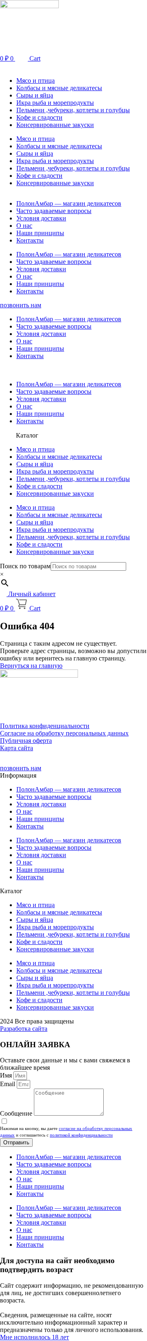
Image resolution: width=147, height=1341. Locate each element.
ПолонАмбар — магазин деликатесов (68, 203)
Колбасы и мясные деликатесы (59, 87)
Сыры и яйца (34, 95)
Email (8, 1083)
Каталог (27, 435)
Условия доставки (41, 218)
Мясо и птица (35, 80)
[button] (73, 66)
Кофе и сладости (39, 117)
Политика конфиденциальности (44, 725)
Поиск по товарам (25, 566)
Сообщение (17, 1113)
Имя (6, 1075)
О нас (24, 225)
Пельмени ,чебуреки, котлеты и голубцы (73, 110)
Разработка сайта (23, 1028)
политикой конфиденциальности (81, 1134)
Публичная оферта (26, 740)
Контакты (30, 240)
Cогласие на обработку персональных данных (64, 733)
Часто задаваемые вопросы (53, 210)
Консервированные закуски (55, 124)
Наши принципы (40, 232)
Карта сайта (16, 747)
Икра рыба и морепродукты (55, 102)
